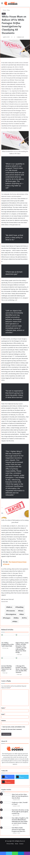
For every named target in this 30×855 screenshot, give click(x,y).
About (16, 843)
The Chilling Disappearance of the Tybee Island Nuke (7, 644)
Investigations (11, 614)
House (21, 611)
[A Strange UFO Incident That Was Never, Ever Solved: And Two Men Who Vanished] (22, 660)
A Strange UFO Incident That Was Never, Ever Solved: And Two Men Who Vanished (21, 669)
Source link (4, 601)
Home (4, 10)
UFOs (25, 618)
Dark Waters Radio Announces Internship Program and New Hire (18, 829)
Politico (15, 198)
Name (3, 708)
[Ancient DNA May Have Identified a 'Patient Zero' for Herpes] (7, 660)
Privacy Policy (10, 843)
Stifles (17, 618)
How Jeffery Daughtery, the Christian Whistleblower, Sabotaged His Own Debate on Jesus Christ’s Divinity (20, 820)
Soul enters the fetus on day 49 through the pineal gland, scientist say (20, 811)
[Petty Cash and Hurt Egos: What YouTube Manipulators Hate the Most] (5, 797)
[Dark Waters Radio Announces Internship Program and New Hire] (5, 830)
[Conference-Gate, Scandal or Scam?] (5, 805)
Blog (8, 10)
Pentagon (7, 618)
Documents (11, 611)
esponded (8, 528)
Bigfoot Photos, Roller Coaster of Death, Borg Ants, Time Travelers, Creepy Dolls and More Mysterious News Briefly (22, 647)
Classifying (19, 607)
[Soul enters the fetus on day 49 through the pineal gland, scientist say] (5, 812)
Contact (21, 843)
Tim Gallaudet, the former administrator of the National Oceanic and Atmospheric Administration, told (14, 196)
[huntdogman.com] (11, 3)
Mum (22, 614)
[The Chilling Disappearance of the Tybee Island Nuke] (7, 637)
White (15, 621)
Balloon (9, 607)
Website (3, 720)
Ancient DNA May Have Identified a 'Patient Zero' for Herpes (6, 668)
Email (3, 714)
